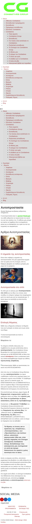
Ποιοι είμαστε (13, 34)
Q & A (5, 101)
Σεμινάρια (6, 67)
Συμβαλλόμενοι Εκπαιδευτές (15, 95)
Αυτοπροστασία (11, 73)
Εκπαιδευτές (13, 38)
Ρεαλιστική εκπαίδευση (16, 45)
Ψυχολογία (9, 86)
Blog (4, 103)
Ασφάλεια (9, 71)
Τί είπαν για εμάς (14, 56)
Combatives (10, 32)
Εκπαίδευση (10, 25)
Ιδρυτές (8, 93)
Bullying (8, 84)
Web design (19, 520)
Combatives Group (15, 36)
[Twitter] (9, 499)
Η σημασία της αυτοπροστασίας (15, 254)
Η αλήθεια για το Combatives (18, 59)
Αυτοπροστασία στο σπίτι (12, 287)
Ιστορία (8, 91)
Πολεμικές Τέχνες (11, 97)
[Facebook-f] (5, 499)
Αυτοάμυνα (9, 75)
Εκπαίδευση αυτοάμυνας (14, 78)
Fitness (8, 88)
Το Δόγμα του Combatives (17, 54)
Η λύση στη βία (14, 61)
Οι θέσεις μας (13, 52)
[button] (16, 109)
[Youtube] (2, 499)
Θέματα (6, 69)
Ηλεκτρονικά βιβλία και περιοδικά (20, 63)
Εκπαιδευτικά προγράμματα (15, 23)
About (5, 18)
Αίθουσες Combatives (13, 21)
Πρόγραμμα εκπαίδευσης (14, 27)
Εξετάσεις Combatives (13, 29)
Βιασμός (8, 82)
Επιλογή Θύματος (9, 322)
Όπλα (8, 80)
